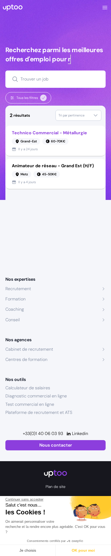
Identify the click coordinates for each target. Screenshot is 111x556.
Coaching (14, 309)
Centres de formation (26, 359)
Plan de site (55, 486)
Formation (15, 299)
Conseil (12, 320)
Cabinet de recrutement (29, 349)
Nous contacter (55, 445)
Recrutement (18, 289)
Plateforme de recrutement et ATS (38, 412)
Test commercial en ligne (29, 404)
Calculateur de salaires (27, 388)
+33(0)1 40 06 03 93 (43, 433)
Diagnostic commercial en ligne (36, 396)
